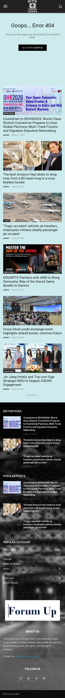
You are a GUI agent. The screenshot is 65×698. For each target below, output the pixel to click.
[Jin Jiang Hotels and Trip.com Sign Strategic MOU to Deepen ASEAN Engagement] (32, 358)
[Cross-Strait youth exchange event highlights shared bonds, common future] (32, 310)
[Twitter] (44, 678)
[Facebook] (21, 678)
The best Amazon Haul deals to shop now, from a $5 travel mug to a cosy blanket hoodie (30, 178)
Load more (31, 395)
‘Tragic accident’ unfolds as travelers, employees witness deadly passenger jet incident (30, 230)
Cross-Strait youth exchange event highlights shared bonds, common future (32, 331)
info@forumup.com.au (26, 656)
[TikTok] (36, 678)
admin (6, 135)
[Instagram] (29, 678)
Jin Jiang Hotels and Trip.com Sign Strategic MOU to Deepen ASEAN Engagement (28, 381)
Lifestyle (7, 169)
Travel (6, 221)
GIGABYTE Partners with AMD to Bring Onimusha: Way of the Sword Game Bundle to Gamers (31, 281)
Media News (9, 113)
